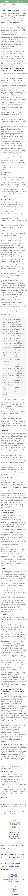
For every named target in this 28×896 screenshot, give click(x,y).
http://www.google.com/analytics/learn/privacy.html (14, 487)
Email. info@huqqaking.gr (14, 836)
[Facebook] (12, 875)
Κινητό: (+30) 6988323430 (14, 834)
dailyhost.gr (18, 881)
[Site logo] (14, 4)
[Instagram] (15, 875)
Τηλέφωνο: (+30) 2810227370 (14, 832)
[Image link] (14, 823)
